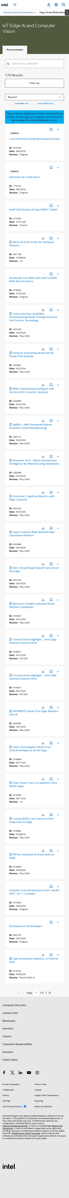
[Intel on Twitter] (12, 1073)
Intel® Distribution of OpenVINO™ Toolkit (33, 209)
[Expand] (57, 129)
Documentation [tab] (15, 49)
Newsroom (9, 1021)
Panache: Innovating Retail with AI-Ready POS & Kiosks (31, 354)
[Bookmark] (51, 130)
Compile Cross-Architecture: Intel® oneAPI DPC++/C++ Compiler (34, 892)
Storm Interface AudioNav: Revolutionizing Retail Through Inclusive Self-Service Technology (33, 317)
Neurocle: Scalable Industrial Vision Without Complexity (32, 605)
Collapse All (46, 103)
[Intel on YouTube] (29, 1073)
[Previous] (23, 993)
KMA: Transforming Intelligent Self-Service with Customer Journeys (32, 390)
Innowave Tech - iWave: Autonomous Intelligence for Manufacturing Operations (34, 462)
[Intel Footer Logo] (9, 1166)
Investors (8, 1028)
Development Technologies (25, 926)
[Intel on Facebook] (4, 1073)
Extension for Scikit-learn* (24, 177)
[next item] (67, 12)
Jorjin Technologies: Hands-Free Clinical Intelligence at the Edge (30, 748)
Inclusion (8, 1052)
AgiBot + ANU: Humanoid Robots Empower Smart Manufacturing (30, 426)
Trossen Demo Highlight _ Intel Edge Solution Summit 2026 (32, 641)
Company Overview (14, 1005)
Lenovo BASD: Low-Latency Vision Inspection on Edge (31, 820)
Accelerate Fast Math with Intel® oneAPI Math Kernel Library (33, 279)
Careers (7, 1036)
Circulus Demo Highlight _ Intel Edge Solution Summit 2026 (33, 677)
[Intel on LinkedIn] (20, 1073)
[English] (56, 4)
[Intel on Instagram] (37, 1073)
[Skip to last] (50, 993)
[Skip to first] (19, 993)
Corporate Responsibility (17, 1044)
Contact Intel (10, 1013)
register (40, 117)
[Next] (46, 993)
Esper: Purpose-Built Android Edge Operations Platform (32, 533)
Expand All (22, 103)
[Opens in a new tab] (43, 238)
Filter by (34, 83)
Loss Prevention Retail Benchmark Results (34, 139)
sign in (28, 117)
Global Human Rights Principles (26, 1133)
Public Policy (10, 1060)
